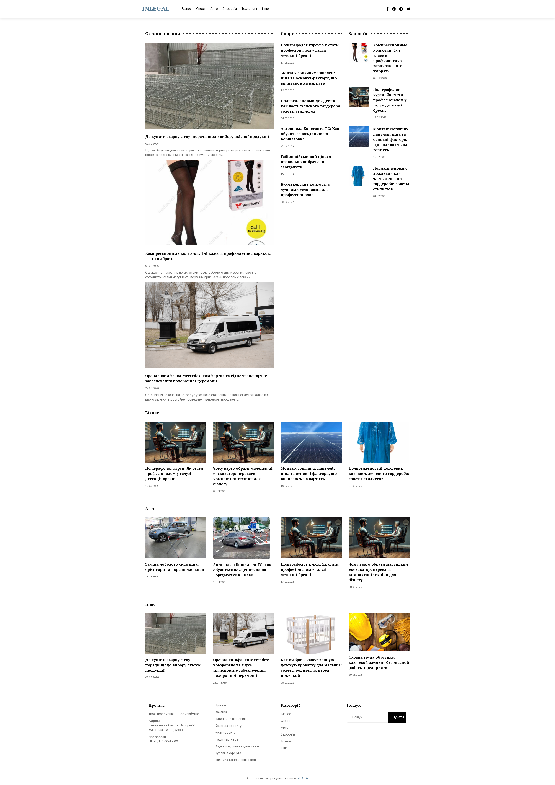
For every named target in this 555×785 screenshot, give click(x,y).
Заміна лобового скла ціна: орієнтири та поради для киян (174, 567)
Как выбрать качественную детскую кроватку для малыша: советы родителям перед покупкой (311, 667)
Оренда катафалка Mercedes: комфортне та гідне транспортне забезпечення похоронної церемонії (206, 378)
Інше (265, 9)
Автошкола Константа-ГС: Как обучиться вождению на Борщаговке (310, 133)
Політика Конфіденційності (235, 760)
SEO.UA (302, 778)
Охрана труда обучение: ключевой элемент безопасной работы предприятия (379, 662)
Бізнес (186, 9)
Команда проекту (228, 726)
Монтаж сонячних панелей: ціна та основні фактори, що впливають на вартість (309, 78)
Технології (249, 9)
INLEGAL (155, 8)
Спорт (201, 9)
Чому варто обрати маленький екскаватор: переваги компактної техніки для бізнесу (243, 476)
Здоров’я (230, 9)
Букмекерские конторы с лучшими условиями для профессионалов (305, 189)
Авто (214, 9)
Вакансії (221, 712)
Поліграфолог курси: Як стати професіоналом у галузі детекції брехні (310, 50)
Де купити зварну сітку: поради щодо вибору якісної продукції (207, 136)
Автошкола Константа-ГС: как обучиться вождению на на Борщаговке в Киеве (242, 569)
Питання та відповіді (230, 719)
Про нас (221, 705)
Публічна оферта (228, 753)
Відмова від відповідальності (237, 746)
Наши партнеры (227, 739)
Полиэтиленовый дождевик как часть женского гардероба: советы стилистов (311, 106)
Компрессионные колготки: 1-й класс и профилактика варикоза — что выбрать (390, 58)
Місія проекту (225, 732)
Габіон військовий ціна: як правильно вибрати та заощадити (307, 161)
